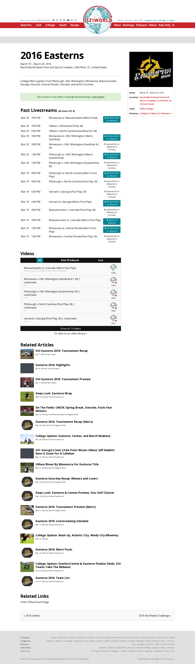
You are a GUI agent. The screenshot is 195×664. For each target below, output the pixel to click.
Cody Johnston (53, 368)
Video (163, 641)
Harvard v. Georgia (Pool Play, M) (67, 191)
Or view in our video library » (70, 333)
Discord (128, 20)
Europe (75, 25)
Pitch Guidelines (147, 637)
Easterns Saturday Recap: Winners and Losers (66, 478)
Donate (91, 637)
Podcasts (141, 25)
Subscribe (170, 647)
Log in (172, 20)
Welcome (103, 647)
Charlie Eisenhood (56, 397)
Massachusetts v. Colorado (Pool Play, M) (72, 210)
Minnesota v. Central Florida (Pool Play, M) (73, 236)
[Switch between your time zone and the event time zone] (73, 111)
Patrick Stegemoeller (69, 414)
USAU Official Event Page (34, 602)
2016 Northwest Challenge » (155, 615)
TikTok (140, 651)
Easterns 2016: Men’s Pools (53, 549)
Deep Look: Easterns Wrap (53, 393)
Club (38, 25)
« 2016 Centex (32, 615)
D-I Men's (153, 113)
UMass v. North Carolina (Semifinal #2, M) (73, 131)
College (50, 25)
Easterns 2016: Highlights (52, 365)
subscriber (98, 96)
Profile (132, 641)
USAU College (146, 108)
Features (50, 641)
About (120, 20)
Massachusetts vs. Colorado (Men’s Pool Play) (75, 220)
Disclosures (81, 637)
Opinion (99, 641)
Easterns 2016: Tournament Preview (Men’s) (65, 507)
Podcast (115, 641)
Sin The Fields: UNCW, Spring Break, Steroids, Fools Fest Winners (73, 409)
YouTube (95, 651)
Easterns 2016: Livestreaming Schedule (62, 521)
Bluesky (132, 651)
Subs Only (164, 25)
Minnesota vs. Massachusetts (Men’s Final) (73, 117)
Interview (78, 641)
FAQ (162, 647)
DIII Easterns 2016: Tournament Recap (61, 351)
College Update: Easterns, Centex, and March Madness (72, 436)
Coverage (68, 641)
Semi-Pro (26, 25)
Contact (71, 637)
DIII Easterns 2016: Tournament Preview (62, 379)
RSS (173, 651)
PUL (152, 644)
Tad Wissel (52, 414)
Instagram (115, 651)
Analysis (59, 641)
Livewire (171, 641)
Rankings (128, 25)
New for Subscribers (117, 647)
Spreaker (158, 651)
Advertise (62, 637)
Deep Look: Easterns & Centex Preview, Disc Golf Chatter (74, 492)
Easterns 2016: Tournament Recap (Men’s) (64, 421)
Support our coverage (155, 20)
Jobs (137, 637)
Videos (153, 25)
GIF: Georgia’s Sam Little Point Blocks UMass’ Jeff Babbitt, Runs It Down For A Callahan (75, 451)
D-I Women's (164, 113)
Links (86, 641)
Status (158, 637)
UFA (147, 644)
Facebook (105, 651)
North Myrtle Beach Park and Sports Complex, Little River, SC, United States (156, 100)
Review (156, 641)
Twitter (124, 651)
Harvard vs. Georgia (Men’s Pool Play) (70, 201)
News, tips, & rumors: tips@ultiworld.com (35, 20)
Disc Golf (138, 20)
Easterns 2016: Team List (52, 578)
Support (155, 647)
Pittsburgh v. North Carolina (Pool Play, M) (73, 181)
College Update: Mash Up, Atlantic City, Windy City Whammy (76, 535)
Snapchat (148, 651)
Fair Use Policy (128, 637)
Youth (62, 25)
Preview (123, 641)
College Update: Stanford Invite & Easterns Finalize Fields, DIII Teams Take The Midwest (78, 565)
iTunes (166, 651)
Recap (148, 641)
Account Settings (143, 647)
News (117, 25)
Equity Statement (112, 637)
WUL (158, 644)
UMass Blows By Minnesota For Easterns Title (67, 464)
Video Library (169, 637)
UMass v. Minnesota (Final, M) (66, 126)
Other (107, 641)
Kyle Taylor (52, 354)
